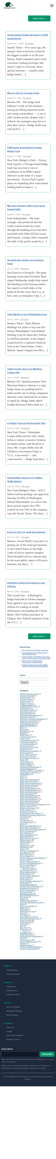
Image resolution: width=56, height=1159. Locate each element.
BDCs (22, 727)
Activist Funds (25, 696)
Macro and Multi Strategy (29, 825)
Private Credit (25, 859)
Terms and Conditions (14, 1034)
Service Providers (13, 1006)
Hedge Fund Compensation (30, 782)
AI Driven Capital (26, 704)
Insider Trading (25, 809)
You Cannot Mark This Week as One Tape (35, 649)
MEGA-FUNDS (25, 835)
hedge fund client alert (28, 780)
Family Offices (25, 761)
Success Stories (25, 919)
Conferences (11, 986)
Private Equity (25, 866)
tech (21, 925)
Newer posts (39, 18)
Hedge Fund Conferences (29, 784)
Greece (22, 777)
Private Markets (25, 873)
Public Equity (25, 878)
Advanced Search (13, 973)
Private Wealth (25, 876)
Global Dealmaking (27, 768)
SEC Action (24, 896)
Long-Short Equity (27, 821)
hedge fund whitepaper (28, 800)
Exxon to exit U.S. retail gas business (26, 531)
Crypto (24, 930)
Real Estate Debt (26, 891)
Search (24, 681)
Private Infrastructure (27, 871)
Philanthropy (24, 846)
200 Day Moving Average (29, 693)
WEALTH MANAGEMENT (30, 946)
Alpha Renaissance (27, 711)
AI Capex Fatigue (26, 698)
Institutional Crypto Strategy (30, 812)
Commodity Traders (27, 741)
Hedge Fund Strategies (28, 794)
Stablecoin (24, 907)
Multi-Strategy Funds (28, 837)
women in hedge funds (28, 948)
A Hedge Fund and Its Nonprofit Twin (26, 422)
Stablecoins (24, 909)
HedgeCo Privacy (13, 1038)
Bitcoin (22, 729)
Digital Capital (25, 752)
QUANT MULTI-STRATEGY (30, 885)
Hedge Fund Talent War (28, 796)
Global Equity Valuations (29, 771)
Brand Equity (25, 734)
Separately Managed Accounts (31, 901)
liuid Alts (23, 818)
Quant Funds (24, 882)
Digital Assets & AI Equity (29, 750)
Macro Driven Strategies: (29, 827)
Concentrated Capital (28, 743)
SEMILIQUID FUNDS (28, 900)
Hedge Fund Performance (29, 789)
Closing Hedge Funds (28, 739)
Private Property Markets (29, 875)
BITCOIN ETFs (25, 730)
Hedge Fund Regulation (29, 791)
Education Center (13, 994)
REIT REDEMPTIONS (28, 894)
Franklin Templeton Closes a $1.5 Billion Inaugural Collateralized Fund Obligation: (35, 664)
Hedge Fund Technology (29, 798)
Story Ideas (24, 914)
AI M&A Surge (25, 707)
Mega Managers (26, 832)
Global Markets (25, 773)
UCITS (22, 937)
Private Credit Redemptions (30, 862)
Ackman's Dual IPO (27, 695)
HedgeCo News (25, 805)
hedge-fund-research (27, 802)
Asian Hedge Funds (27, 723)
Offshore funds (25, 839)
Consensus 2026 (26, 745)
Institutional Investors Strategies (32, 814)
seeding (23, 898)
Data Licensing (12, 1014)
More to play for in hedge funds (23, 92)
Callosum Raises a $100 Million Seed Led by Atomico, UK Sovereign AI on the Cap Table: (36, 656)
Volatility (23, 942)
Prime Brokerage (26, 853)
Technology (24, 928)
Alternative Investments (28, 720)
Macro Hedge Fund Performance (31, 828)
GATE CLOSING (26, 764)
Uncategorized (25, 939)
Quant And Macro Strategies (30, 880)
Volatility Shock (26, 944)
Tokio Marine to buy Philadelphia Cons (27, 313)
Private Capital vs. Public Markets (32, 857)
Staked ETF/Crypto (27, 910)
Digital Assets (25, 748)
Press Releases (25, 852)
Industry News (12, 990)
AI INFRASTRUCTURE (29, 705)
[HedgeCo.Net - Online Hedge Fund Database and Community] (9, 5)
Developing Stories (27, 746)
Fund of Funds (25, 762)
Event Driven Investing (28, 757)
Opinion (23, 843)
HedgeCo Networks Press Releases (32, 803)
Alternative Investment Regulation (32, 718)
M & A (22, 823)
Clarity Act (24, 737)
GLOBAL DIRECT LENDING (31, 770)
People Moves (25, 844)
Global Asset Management (29, 766)
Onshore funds (25, 841)
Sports (22, 903)
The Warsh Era (25, 932)
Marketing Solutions (14, 1010)
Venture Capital (27, 868)
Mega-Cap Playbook (27, 834)
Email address (7, 1048)
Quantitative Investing (28, 887)
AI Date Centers (25, 702)
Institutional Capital (27, 811)
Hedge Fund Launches (28, 787)
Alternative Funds (26, 716)
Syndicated (24, 921)
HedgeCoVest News (27, 807)
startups (23, 912)
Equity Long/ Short (27, 755)
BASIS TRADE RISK (27, 725)
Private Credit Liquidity (29, 860)
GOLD (22, 775)
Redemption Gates (26, 892)
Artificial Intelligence (28, 721)
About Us (10, 1026)
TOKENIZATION (26, 933)
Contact (9, 1030)
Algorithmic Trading (27, 709)
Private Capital (25, 855)
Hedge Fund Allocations (29, 778)
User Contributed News (28, 941)
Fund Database (12, 969)
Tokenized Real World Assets (30, 935)
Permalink (29, 43)
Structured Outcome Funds (29, 917)
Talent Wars (24, 923)
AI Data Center (25, 700)
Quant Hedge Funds (27, 884)
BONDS (23, 732)
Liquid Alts (24, 816)
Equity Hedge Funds (27, 753)
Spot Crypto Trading (27, 905)
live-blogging (25, 819)
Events (22, 759)
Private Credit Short (27, 864)
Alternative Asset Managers (30, 714)
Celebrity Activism (27, 736)
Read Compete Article (28, 889)
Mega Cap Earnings (27, 830)
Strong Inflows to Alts (28, 916)
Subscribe (47, 1053)
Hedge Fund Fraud (26, 786)
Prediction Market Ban (28, 850)
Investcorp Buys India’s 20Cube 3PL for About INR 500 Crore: (35, 652)
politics (22, 848)
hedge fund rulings (27, 793)
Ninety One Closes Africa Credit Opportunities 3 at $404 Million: (32, 660)
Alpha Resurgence (26, 712)
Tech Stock (24, 926)
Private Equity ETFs (27, 869)
